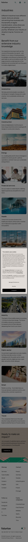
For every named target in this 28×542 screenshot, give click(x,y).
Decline (14, 286)
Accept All (14, 290)
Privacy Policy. (20, 272)
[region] (14, 271)
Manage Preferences (14, 282)
